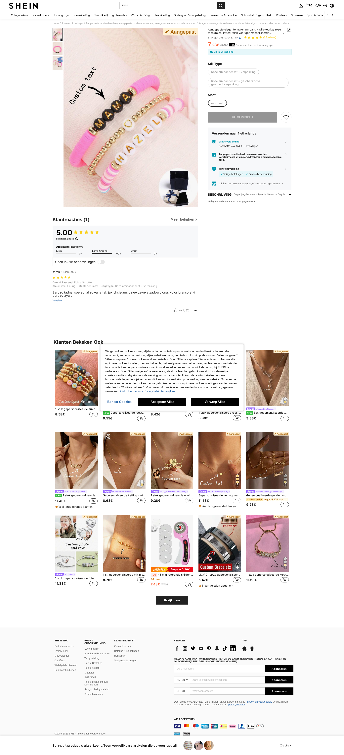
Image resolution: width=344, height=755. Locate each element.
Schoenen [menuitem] (297, 15)
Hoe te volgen (92, 668)
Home (56, 23)
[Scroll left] (327, 15)
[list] (206, 648)
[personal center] (301, 5)
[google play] (252, 650)
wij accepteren (184, 719)
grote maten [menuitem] (119, 15)
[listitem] (76, 388)
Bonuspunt (120, 655)
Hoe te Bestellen (93, 663)
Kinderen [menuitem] (281, 15)
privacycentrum (236, 704)
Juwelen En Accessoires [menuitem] (223, 15)
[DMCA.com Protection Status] (186, 733)
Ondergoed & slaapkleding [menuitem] (190, 15)
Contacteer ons (122, 646)
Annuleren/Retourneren (97, 653)
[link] (309, 5)
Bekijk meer (172, 600)
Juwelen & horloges (72, 23)
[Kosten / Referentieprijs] (221, 45)
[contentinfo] (233, 726)
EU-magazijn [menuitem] (61, 15)
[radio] (233, 72)
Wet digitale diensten (66, 665)
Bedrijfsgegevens (64, 646)
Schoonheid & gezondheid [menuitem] (256, 15)
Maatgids (89, 672)
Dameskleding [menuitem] (81, 15)
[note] (74, 507)
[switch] (101, 262)
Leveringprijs (91, 648)
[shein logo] (23, 5)
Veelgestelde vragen (125, 660)
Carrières (60, 660)
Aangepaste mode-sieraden (101, 23)
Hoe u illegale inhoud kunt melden (96, 683)
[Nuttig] (175, 310)
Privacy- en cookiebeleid (259, 701)
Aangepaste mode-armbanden (136, 23)
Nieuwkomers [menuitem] (40, 15)
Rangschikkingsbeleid (96, 689)
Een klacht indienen (65, 670)
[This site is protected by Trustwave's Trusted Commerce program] (177, 733)
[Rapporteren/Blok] (195, 310)
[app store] (244, 650)
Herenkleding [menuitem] (162, 15)
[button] (325, 5)
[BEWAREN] (286, 117)
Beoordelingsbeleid (65, 238)
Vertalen (57, 300)
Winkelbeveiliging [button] (229, 168)
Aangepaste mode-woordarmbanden (175, 23)
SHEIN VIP (90, 677)
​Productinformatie (94, 694)
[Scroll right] (332, 15)
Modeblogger (62, 655)
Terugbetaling (91, 658)
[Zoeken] (221, 5)
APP (244, 640)
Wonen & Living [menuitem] (140, 15)
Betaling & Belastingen (126, 651)
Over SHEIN (61, 651)
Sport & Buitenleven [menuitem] (319, 15)
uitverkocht (242, 117)
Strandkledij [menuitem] (101, 15)
